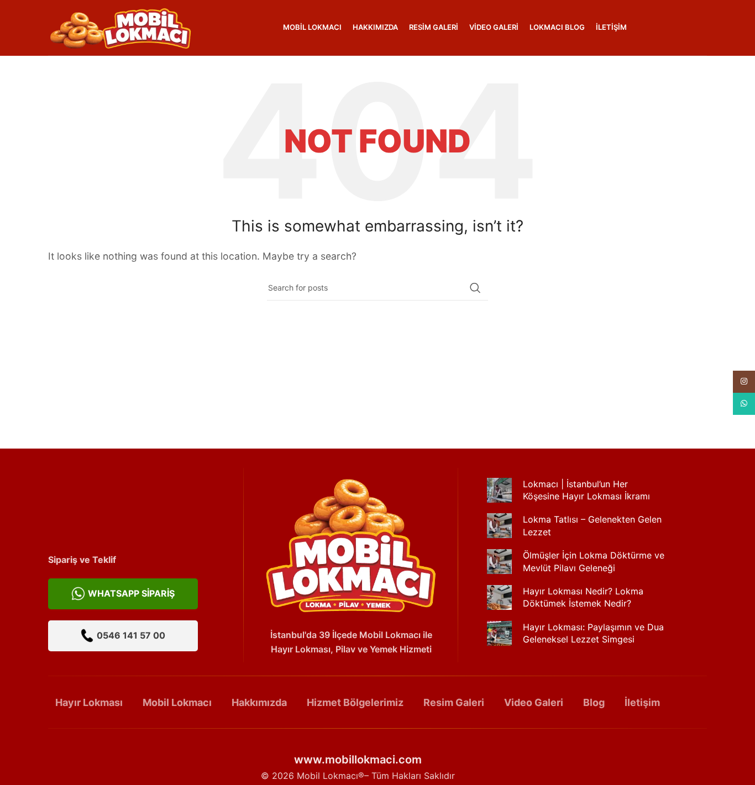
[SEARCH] (475, 288)
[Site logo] (120, 26)
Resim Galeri (453, 702)
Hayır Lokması (89, 702)
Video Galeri (533, 702)
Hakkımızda (259, 702)
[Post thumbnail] (499, 496)
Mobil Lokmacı (177, 702)
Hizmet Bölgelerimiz (355, 702)
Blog (594, 702)
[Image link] (351, 544)
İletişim (642, 702)
